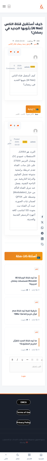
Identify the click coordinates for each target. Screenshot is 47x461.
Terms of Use (23, 412)
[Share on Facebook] (42, 217)
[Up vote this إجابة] (18, 125)
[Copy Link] (42, 244)
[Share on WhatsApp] (42, 228)
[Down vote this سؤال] (11, 52)
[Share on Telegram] (42, 233)
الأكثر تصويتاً (30, 114)
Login (23, 376)
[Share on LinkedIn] (42, 238)
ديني (35, 44)
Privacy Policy (23, 422)
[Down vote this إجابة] (11, 125)
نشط (36, 114)
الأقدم (17, 114)
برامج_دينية (26, 44)
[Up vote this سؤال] (18, 52)
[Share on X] (42, 222)
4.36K (32, 66)
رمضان (19, 44)
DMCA (24, 402)
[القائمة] (4, 6)
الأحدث (23, 114)
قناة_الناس (12, 44)
